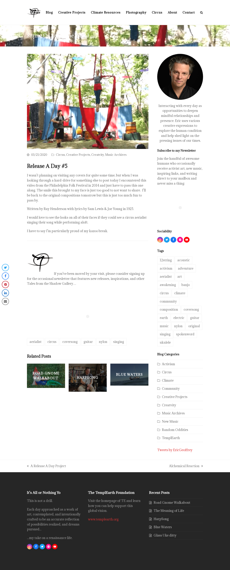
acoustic (183, 260)
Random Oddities (175, 430)
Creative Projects (78, 155)
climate (179, 293)
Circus (60, 155)
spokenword (185, 334)
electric (178, 318)
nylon (103, 342)
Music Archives (115, 155)
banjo (185, 285)
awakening (168, 285)
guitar (88, 342)
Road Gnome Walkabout (172, 502)
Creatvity (97, 155)
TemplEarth (171, 438)
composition (169, 309)
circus (51, 342)
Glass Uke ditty (165, 535)
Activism (168, 364)
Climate (168, 380)
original (194, 326)
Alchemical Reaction (184, 466)
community (168, 301)
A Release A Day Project (46, 466)
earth (164, 318)
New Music (170, 421)
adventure (185, 268)
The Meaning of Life (169, 511)
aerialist (35, 342)
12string (166, 260)
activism (166, 268)
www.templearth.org (103, 519)
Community (171, 388)
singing (118, 342)
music (164, 326)
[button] (201, 12)
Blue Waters (163, 527)
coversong (70, 342)
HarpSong (161, 519)
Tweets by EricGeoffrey (174, 450)
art (179, 276)
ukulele (165, 342)
